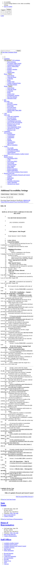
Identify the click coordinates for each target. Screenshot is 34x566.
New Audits (10, 148)
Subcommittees (11, 142)
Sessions (9, 68)
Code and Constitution (13, 116)
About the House (11, 77)
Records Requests (8, 553)
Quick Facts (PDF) (12, 161)
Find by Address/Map (13, 66)
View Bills (6, 101)
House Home (10, 75)
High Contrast (14, 194)
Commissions (10, 136)
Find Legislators (11, 62)
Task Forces (10, 143)
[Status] (3, 202)
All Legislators (8, 60)
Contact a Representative (10, 536)
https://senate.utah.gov (10, 515)
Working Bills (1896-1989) (14, 110)
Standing (9, 140)
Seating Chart (10, 81)
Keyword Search (11, 107)
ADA (5, 562)
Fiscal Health (10, 163)
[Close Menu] (4, 57)
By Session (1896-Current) (14, 63)
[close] (1, 187)
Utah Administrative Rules (14, 127)
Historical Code (11, 130)
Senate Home (10, 88)
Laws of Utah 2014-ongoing (14, 122)
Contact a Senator (8, 516)
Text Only (21, 194)
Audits (5, 146)
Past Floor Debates (12, 84)
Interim (9, 139)
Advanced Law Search (13, 128)
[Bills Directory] (24, 202)
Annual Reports (11, 152)
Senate (5, 86)
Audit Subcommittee (12, 149)
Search (3, 10)
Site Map (6, 559)
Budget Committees (12, 169)
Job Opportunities (8, 558)
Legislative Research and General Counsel (15, 546)
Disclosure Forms (11, 98)
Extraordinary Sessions (13, 95)
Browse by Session (12, 104)
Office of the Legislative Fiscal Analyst (17, 172)
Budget (6, 155)
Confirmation (10, 137)
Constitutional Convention (14, 121)
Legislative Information (13, 181)
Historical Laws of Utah (13, 124)
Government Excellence (13, 151)
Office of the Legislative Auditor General (18, 154)
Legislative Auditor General (11, 543)
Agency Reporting (12, 182)
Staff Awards (7, 549)
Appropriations (11, 134)
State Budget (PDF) (12, 158)
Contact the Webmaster (10, 556)
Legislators (7, 58)
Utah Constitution (12, 119)
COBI (8, 160)
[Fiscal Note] (17, 202)
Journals (9, 71)
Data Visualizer (11, 166)
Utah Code (7, 115)
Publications (10, 178)
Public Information (9, 550)
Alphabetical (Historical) (13, 65)
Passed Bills (10, 106)
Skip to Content (8, 6)
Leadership (10, 78)
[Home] (17, 52)
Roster (9, 80)
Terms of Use (7, 561)
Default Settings (5, 194)
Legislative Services (9, 547)
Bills (5, 100)
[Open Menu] (1, 54)
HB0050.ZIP (26, 200)
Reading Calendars (12, 69)
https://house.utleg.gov (10, 534)
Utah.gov (6, 564)
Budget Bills (10, 167)
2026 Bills (10, 103)
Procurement (7, 555)
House (5, 74)
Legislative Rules (11, 125)
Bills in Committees (12, 145)
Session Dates (11, 72)
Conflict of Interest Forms (14, 83)
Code (5, 113)
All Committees (8, 133)
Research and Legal (9, 173)
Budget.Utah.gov (8, 157)
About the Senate (11, 89)
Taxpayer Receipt (11, 164)
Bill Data (9, 112)
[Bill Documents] (9, 202)
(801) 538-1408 (14, 513)
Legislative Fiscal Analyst (10, 544)
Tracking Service (11, 109)
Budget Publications (12, 170)
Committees (7, 131)
